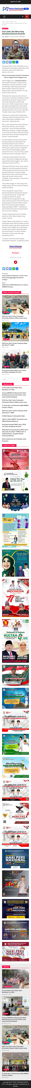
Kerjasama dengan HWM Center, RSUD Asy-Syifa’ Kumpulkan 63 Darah (15, 358)
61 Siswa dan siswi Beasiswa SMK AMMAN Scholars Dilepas (15, 1062)
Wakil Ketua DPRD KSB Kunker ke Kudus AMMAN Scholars (15, 285)
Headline (6, 1013)
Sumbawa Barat (7, 986)
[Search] (22, 16)
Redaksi (7, 36)
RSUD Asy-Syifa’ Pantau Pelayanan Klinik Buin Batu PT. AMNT (15, 331)
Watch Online (27, 17)
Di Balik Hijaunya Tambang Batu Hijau (13, 416)
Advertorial (5, 28)
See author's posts (15, 257)
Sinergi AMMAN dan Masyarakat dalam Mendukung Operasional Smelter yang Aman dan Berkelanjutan (14, 395)
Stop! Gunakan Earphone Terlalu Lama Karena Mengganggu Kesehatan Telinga (15, 276)
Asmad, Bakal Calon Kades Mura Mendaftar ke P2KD (15, 979)
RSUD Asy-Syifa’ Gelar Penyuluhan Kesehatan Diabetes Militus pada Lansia (15, 304)
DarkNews (22, 1084)
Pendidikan (6, 1069)
